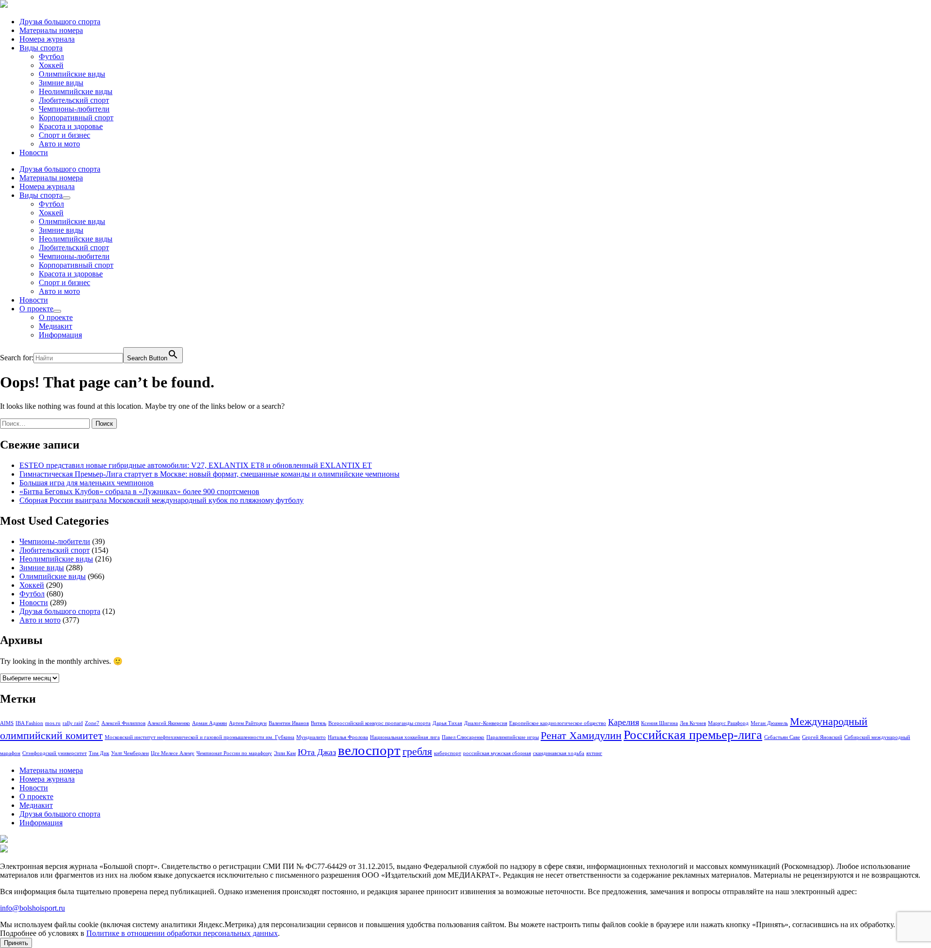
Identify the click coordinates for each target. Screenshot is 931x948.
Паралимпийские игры (512, 737)
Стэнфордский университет (54, 753)
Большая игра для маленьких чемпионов (86, 483)
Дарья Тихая (447, 723)
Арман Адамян (209, 723)
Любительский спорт (74, 100)
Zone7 (92, 723)
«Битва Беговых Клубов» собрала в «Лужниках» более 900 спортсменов (139, 491)
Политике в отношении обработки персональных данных (182, 933)
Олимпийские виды (72, 74)
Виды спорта (41, 48)
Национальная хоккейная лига (405, 737)
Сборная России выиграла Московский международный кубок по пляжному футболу (161, 500)
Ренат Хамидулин (581, 735)
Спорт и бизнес (64, 135)
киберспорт (447, 753)
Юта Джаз (317, 752)
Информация (60, 335)
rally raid (73, 723)
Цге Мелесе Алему (172, 753)
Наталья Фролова (348, 737)
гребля (417, 751)
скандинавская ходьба (558, 753)
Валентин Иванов (289, 723)
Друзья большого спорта (59, 21)
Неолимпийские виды (75, 91)
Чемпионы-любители (74, 109)
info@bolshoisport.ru (32, 908)
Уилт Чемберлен (130, 753)
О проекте (36, 309)
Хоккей (51, 65)
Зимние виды (61, 83)
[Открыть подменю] (66, 197)
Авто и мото (59, 144)
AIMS (7, 723)
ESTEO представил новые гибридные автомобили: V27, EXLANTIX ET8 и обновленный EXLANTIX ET (195, 465)
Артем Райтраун (248, 723)
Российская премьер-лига (693, 735)
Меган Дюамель (769, 723)
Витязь (318, 723)
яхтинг (594, 753)
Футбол (51, 56)
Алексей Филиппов (123, 723)
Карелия (623, 722)
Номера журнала (47, 39)
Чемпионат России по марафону (234, 753)
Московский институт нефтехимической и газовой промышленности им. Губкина (199, 737)
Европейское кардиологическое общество (557, 723)
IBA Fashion (29, 723)
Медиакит (55, 326)
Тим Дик (99, 753)
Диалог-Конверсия (485, 723)
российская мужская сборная (497, 753)
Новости (33, 152)
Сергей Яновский (822, 737)
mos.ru (53, 723)
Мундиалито (311, 737)
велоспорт (369, 750)
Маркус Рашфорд (728, 723)
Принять (16, 943)
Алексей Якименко (168, 723)
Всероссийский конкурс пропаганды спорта (379, 723)
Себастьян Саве (782, 737)
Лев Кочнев (693, 723)
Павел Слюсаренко (463, 737)
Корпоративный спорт (76, 117)
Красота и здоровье (71, 126)
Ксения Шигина (659, 723)
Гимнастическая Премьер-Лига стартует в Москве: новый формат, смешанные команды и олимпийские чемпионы (209, 474)
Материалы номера (51, 30)
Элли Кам (285, 753)
